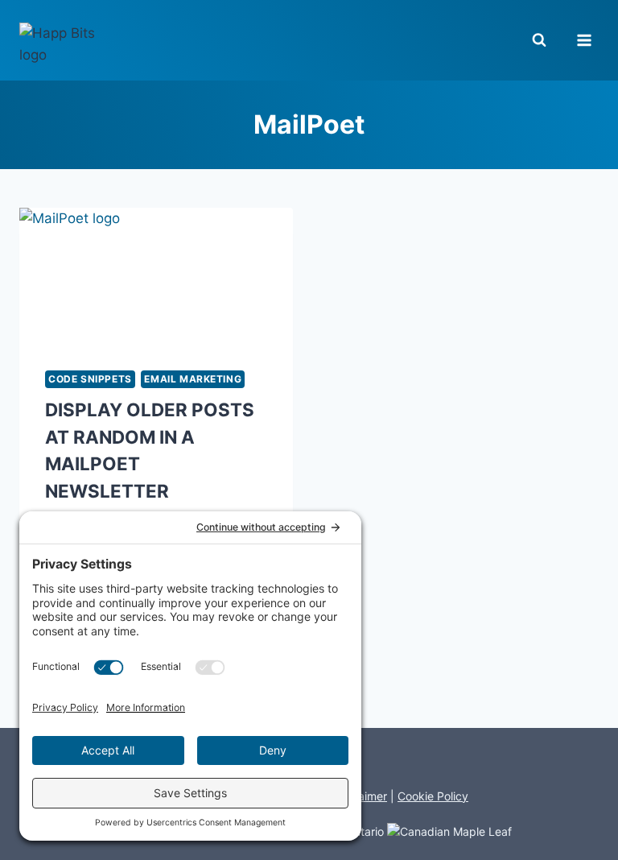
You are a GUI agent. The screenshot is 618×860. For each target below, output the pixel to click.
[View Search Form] (546, 40)
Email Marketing (192, 379)
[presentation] (156, 276)
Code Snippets (90, 379)
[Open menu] (584, 40)
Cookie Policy (433, 796)
